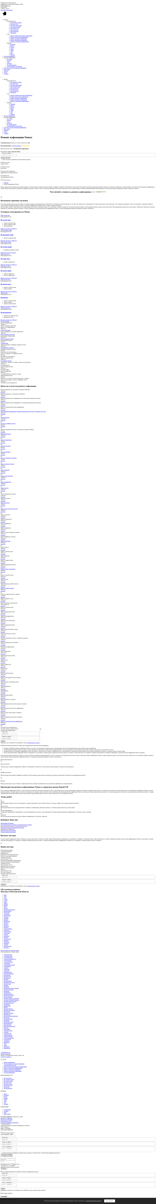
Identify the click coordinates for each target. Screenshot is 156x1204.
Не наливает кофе (15, 27)
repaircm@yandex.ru (6, 1057)
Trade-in (6, 71)
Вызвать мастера (5, 157)
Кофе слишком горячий (7, 339)
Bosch (12, 46)
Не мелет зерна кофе (16, 25)
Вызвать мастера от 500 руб (8, 252)
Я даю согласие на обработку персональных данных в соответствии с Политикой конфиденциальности (31, 1153)
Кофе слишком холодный (8, 334)
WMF (11, 50)
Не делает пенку (8, 1081)
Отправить (3, 1168)
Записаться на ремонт (7, 10)
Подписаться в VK (6, 1121)
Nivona (12, 47)
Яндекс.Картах (17, 145)
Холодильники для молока (14, 66)
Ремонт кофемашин (9, 1062)
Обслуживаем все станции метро (10, 950)
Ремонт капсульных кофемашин (19, 37)
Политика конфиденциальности (9, 1122)
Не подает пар (14, 30)
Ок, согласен (109, 1201)
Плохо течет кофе (5, 330)
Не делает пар (8, 1078)
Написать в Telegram (6, 1118)
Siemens (12, 54)
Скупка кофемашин (9, 56)
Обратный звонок (6, 1054)
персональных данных (33, 742)
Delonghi (12, 44)
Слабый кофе (4, 343)
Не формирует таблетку (7, 347)
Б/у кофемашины (11, 65)
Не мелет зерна (8, 1084)
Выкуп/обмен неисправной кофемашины (15, 1066)
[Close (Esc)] (1, 1170)
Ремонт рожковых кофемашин (18, 40)
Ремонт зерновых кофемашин (18, 38)
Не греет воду (14, 24)
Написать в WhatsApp (7, 1119)
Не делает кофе (5, 321)
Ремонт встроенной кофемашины (19, 41)
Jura (11, 53)
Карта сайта (7, 1114)
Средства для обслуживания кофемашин (15, 68)
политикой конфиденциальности (94, 1200)
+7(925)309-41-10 (5, 1052)
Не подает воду (14, 28)
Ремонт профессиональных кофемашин (21, 35)
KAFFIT (9, 63)
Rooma (9, 60)
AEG (11, 52)
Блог (5, 1112)
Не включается (14, 31)
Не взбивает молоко (15, 22)
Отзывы (6, 73)
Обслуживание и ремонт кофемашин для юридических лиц (14, 1064)
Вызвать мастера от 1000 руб (9, 228)
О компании (7, 1109)
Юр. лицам (7, 69)
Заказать (3, 392)
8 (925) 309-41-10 (5, 5)
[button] (78, 383)
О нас (5, 72)
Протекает (13, 33)
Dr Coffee (9, 59)
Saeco (11, 49)
